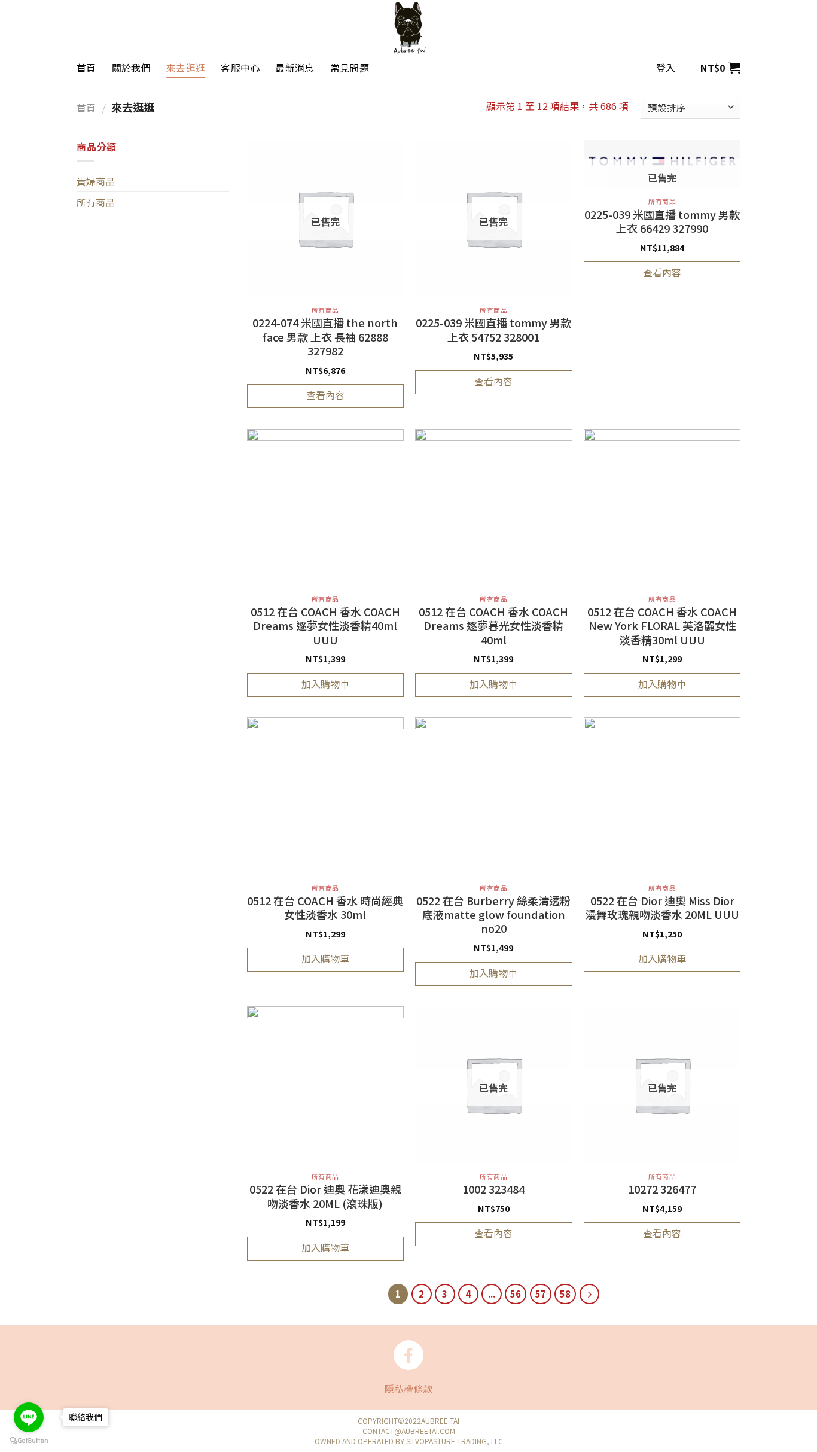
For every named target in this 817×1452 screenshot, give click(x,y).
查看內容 (325, 395)
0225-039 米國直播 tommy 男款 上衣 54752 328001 (493, 330)
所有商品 (96, 202)
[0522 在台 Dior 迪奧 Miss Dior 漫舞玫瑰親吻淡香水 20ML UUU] (662, 795)
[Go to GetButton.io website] (29, 1440)
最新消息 (294, 67)
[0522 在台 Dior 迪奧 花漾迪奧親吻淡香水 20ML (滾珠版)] (325, 1084)
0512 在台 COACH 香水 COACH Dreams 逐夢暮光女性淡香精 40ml (493, 626)
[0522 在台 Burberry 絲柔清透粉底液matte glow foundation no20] (493, 795)
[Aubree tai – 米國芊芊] (408, 27)
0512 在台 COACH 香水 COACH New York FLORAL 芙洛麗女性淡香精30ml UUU (662, 626)
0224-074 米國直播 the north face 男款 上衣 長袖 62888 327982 (325, 337)
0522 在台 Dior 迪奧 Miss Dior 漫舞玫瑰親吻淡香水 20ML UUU (662, 908)
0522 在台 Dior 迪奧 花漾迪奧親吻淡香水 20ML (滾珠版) (325, 1196)
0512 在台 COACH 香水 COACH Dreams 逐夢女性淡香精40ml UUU (325, 626)
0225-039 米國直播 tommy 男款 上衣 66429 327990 (662, 222)
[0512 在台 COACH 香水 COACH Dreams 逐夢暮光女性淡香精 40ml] (493, 507)
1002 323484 (493, 1189)
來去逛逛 (185, 67)
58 (565, 1293)
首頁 (86, 67)
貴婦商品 (96, 181)
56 (515, 1293)
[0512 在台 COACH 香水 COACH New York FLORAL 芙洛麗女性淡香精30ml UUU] (662, 507)
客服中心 (240, 67)
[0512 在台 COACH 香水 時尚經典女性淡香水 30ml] (325, 795)
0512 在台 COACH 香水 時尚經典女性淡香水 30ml (325, 908)
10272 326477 (662, 1189)
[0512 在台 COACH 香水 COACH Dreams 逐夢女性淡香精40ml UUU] (325, 507)
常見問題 (349, 67)
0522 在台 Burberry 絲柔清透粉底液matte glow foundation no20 (493, 915)
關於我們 (131, 67)
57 (540, 1293)
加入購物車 (325, 684)
